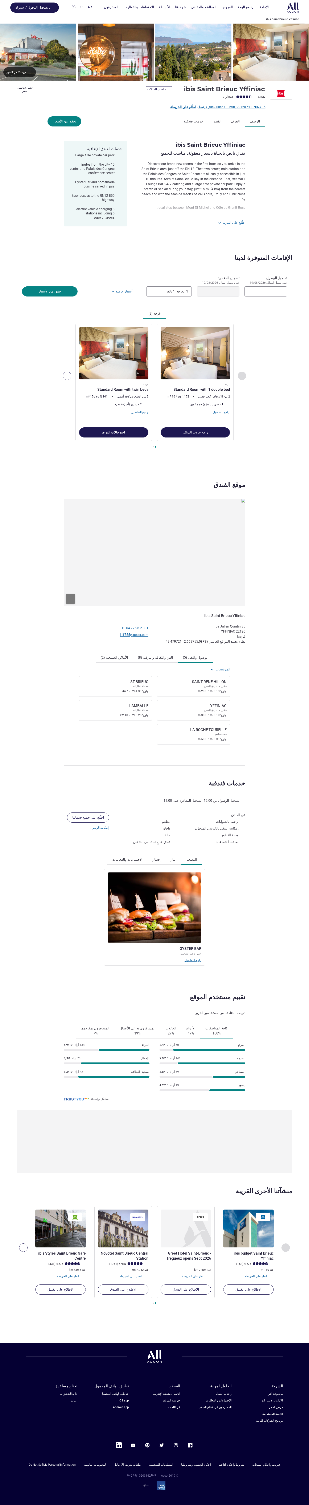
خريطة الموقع (171, 1400)
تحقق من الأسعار (64, 121)
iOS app (124, 1400)
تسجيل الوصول (268, 280)
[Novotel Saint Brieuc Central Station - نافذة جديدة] (123, 1228)
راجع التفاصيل (193, 960)
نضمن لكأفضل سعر (25, 89)
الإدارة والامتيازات (272, 1400)
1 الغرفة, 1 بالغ (177, 291)
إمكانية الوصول (99, 827)
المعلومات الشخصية (161, 1464)
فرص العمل (275, 1407)
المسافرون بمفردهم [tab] (95, 1030)
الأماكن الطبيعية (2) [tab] (114, 657)
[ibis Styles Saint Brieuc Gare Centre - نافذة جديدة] (60, 1228)
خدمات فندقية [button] (227, 783)
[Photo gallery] (154, 52)
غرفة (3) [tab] (154, 313)
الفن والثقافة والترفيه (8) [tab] (155, 657)
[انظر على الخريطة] (154, 552)
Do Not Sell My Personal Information (52, 1464)
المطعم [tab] (191, 860)
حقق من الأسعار (49, 291)
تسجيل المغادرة (220, 280)
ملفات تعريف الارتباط (128, 1464)
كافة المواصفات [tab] (216, 1030)
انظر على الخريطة (256, 1276)
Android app (121, 1407)
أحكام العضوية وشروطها (196, 1464)
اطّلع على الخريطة (183, 107)
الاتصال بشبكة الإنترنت (166, 1393)
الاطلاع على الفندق (248, 1289)
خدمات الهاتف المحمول (115, 1393)
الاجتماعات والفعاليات (219, 1400)
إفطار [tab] (157, 860)
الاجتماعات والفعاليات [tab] (127, 860)
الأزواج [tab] (190, 1030)
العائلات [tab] (170, 1030)
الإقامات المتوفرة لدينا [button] (263, 258)
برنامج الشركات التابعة (269, 1420)
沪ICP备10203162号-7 (141, 1475)
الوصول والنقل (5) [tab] (195, 657)
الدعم (74, 1400)
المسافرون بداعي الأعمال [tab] (137, 1030)
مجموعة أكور (275, 1393)
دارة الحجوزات (68, 1393)
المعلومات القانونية (95, 1464)
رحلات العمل (224, 1393)
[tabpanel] (154, 386)
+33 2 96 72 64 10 (134, 628)
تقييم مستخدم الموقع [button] (217, 997)
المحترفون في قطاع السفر (215, 1407)
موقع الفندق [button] (229, 484)
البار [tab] (173, 860)
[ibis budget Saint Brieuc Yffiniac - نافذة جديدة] (248, 1228)
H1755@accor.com (134, 635)
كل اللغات (174, 1407)
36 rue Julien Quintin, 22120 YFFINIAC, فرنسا (231, 107)
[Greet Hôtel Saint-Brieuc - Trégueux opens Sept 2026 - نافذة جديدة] (186, 1228)
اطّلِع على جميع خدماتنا (88, 817)
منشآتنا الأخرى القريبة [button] (264, 1191)
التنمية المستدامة (272, 1414)
